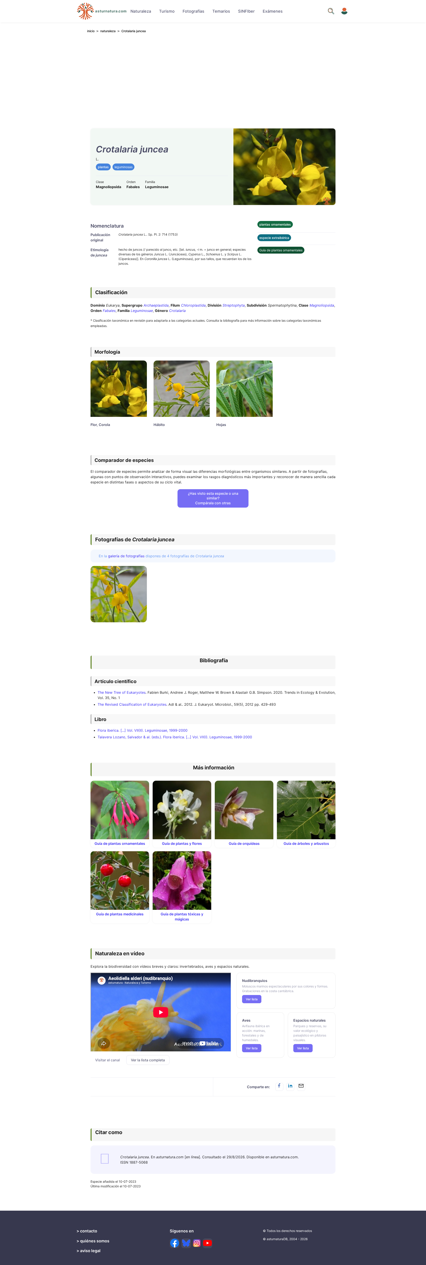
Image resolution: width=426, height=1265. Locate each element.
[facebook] (174, 1243)
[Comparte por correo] (301, 1087)
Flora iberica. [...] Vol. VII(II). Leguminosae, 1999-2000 (142, 730)
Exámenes (273, 11)
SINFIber (246, 11)
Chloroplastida (193, 305)
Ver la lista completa (148, 1060)
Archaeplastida (156, 305)
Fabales (109, 310)
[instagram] (197, 1243)
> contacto (87, 1231)
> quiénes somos (93, 1241)
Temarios (221, 11)
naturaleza (108, 31)
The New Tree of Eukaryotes (122, 692)
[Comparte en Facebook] (279, 1087)
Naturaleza (140, 11)
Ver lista (252, 999)
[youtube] (207, 1243)
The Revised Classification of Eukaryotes (132, 704)
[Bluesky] (186, 1243)
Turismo (167, 11)
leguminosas (123, 167)
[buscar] (331, 11)
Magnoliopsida (322, 305)
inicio (91, 31)
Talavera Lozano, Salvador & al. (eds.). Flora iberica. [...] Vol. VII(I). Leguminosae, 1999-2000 (175, 737)
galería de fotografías (126, 556)
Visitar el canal (107, 1060)
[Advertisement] (213, 78)
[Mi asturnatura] (344, 11)
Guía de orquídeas (244, 843)
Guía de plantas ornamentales (280, 250)
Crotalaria (177, 310)
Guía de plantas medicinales (120, 914)
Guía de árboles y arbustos (306, 843)
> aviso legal (89, 1250)
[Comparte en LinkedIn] (290, 1087)
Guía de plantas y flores (182, 843)
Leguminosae (142, 310)
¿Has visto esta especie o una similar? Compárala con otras (213, 498)
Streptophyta (234, 305)
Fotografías (193, 11)
